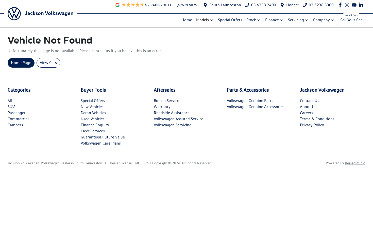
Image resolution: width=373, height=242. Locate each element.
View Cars (48, 62)
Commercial (18, 118)
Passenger (17, 112)
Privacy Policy (312, 125)
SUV (11, 106)
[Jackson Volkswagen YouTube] (355, 5)
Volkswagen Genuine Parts (250, 100)
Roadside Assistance (172, 112)
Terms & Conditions (317, 118)
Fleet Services (93, 131)
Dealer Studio (355, 163)
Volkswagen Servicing (173, 125)
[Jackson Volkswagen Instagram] (348, 5)
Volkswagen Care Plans (101, 143)
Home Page (21, 62)
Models (202, 19)
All (10, 100)
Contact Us (309, 100)
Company (321, 19)
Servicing (296, 19)
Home (186, 19)
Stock (251, 19)
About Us (308, 106)
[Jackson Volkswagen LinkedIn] (362, 5)
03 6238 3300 (321, 5)
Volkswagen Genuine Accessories (255, 106)
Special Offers (230, 19)
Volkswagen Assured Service (178, 118)
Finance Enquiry (95, 125)
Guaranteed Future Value (103, 137)
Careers (306, 112)
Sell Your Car (351, 19)
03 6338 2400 (263, 5)
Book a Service (166, 100)
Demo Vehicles (93, 112)
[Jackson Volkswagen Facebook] (341, 5)
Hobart (292, 5)
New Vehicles (92, 106)
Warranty (162, 106)
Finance (272, 19)
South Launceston (225, 5)
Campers (15, 125)
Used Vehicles (93, 118)
